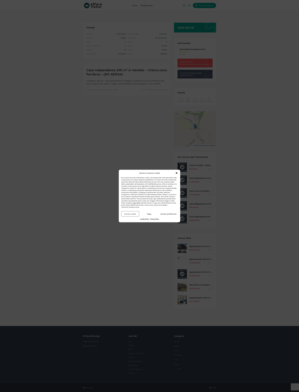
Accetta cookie (130, 214)
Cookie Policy (144, 219)
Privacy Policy (138, 205)
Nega (149, 214)
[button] (176, 173)
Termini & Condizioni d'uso (130, 207)
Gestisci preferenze (168, 214)
